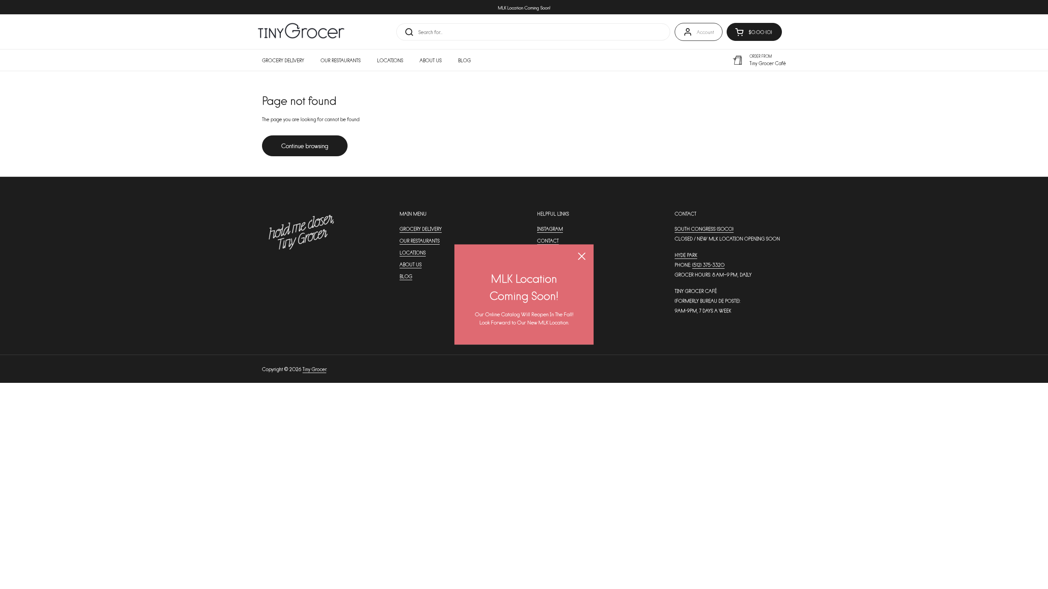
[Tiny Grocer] (301, 31)
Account (705, 32)
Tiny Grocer (314, 369)
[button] (754, 32)
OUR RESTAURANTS (420, 240)
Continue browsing (304, 145)
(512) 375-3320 (708, 264)
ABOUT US (411, 264)
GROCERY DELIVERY (421, 228)
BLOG (406, 276)
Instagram (550, 228)
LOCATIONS (413, 252)
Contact (548, 240)
